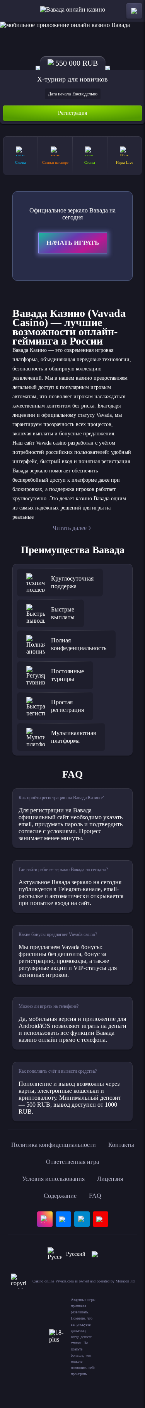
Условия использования (53, 1178)
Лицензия (110, 1178)
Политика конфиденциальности (53, 1144)
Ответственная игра (72, 1161)
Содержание (60, 1195)
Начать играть (72, 242)
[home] (72, 10)
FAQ (95, 1195)
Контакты (121, 1144)
